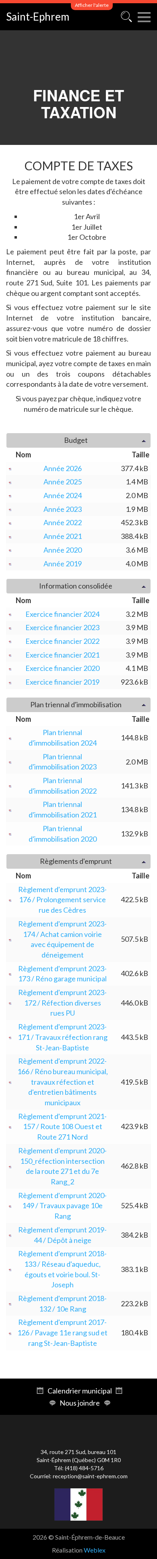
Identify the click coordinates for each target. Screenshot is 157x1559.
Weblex (94, 1550)
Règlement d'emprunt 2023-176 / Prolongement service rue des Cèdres (62, 899)
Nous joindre (80, 1402)
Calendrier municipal (80, 1390)
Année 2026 (62, 468)
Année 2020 (62, 549)
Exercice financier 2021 (62, 654)
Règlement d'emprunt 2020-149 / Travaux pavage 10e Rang (62, 1205)
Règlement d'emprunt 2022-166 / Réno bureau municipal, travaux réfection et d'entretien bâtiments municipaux (62, 1081)
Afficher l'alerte (92, 5)
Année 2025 (62, 481)
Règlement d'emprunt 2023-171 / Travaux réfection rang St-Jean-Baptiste (62, 1037)
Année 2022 (62, 522)
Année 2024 (62, 495)
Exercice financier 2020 (62, 668)
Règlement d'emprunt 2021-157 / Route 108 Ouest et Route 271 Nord (62, 1126)
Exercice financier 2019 (62, 681)
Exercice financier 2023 (62, 627)
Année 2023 (62, 509)
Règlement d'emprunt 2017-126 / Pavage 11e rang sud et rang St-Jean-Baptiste (62, 1332)
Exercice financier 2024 (62, 614)
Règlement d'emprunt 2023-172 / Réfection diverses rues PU (62, 1002)
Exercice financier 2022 (62, 641)
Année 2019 (62, 563)
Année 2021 (62, 536)
